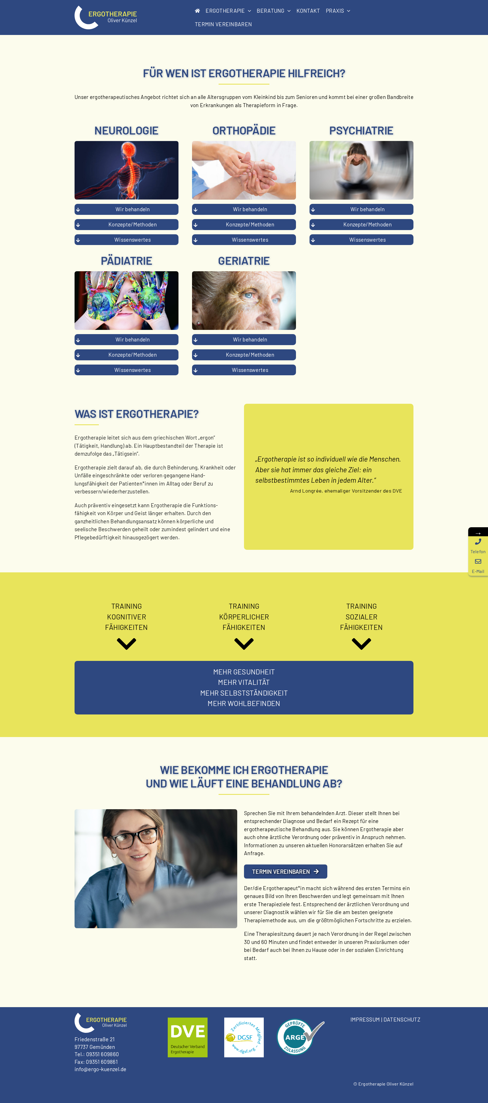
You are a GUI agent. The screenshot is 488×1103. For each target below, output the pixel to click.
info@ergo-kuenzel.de (101, 1069)
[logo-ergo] (106, 8)
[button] (126, 209)
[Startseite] (197, 11)
